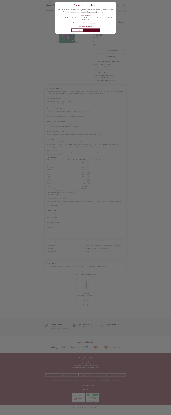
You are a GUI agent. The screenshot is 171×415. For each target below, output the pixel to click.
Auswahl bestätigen (77, 30)
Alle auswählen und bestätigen (91, 30)
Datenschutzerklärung (85, 15)
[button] (85, 26)
